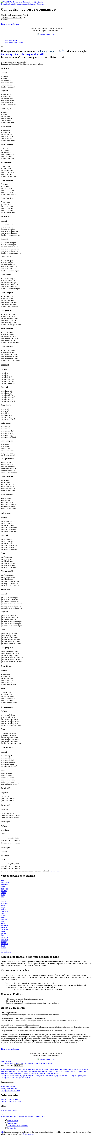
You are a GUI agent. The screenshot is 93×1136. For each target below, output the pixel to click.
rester (3, 915)
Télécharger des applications (17, 1126)
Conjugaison (26, 4)
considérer (4, 929)
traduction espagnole (66, 1069)
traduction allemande (35, 1069)
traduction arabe (6, 1071)
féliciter (3, 893)
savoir (3, 887)
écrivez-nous (54, 871)
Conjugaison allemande (43, 1075)
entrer (3, 895)
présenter (4, 950)
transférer (4, 885)
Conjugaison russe (7, 1078)
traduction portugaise (78, 1071)
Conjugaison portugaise (77, 1075)
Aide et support (12, 1123)
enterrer (3, 948)
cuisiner (3, 942)
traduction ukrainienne (37, 1073)
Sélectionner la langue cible (11, 17)
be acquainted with (33, 54)
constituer (4, 938)
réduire (3, 913)
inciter (3, 905)
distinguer (4, 944)
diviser (3, 931)
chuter (3, 946)
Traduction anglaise (8, 1069)
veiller (3, 907)
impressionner (6, 952)
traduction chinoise (48, 1071)
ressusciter (4, 940)
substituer (4, 899)
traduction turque (7, 1073)
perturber (4, 936)
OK (2, 1132)
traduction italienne (81, 1069)
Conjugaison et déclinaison (10, 1091)
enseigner (4, 889)
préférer (3, 909)
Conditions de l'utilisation (10, 1063)
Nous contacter (12, 1121)
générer (3, 933)
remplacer (4, 911)
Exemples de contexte (9, 1089)
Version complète (26, 1063)
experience (14, 54)
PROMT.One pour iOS (9, 1099)
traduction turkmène (21, 1073)
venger (3, 901)
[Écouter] (56, 51)
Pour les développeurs (9, 1110)
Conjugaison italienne (60, 1075)
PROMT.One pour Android (11, 1101)
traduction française (51, 1069)
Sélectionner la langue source (11, 15)
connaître (4, 903)
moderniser (5, 882)
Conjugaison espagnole (9, 1075)
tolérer (3, 923)
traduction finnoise (52, 1073)
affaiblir (3, 880)
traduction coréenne (63, 1071)
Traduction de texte (8, 1086)
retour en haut (6, 1061)
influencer (4, 917)
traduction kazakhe (34, 1071)
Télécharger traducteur (10, 24)
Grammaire (40, 4)
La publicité (11, 1128)
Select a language (7, 1065)
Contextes (12, 4)
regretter (4, 919)
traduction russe (21, 1069)
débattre (4, 891)
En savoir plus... (28, 1134)
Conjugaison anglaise (26, 1075)
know (4, 54)
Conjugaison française (23, 1078)
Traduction (5, 4)
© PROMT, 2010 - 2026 (43, 1063)
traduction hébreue (20, 1071)
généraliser (5, 925)
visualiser (4, 927)
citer (2, 897)
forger (3, 921)
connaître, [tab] (14, 41)
